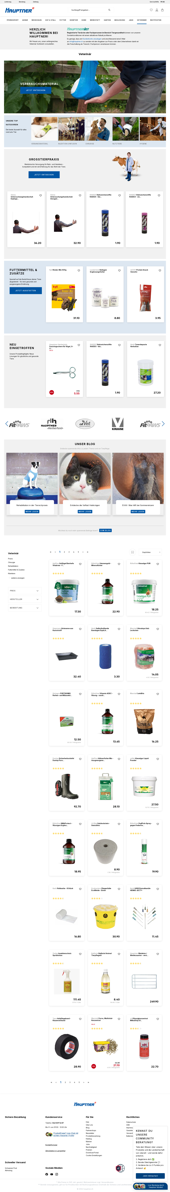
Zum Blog (105, 530)
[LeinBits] (142, 696)
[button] (6, 423)
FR (161, 2)
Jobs (88, 1144)
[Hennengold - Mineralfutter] (105, 592)
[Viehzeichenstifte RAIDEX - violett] (144, 223)
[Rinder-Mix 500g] (61, 273)
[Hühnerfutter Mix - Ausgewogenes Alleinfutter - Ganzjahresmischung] (105, 786)
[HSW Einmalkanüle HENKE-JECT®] (144, 916)
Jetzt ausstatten (25, 291)
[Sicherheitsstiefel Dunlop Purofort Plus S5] (67, 786)
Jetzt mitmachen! (150, 1176)
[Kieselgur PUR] (142, 566)
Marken (89, 1142)
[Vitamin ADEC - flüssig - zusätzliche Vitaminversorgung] (105, 722)
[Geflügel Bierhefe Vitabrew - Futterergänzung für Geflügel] (67, 592)
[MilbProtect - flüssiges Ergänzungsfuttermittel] (67, 851)
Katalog (89, 1139)
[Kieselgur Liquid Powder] (144, 786)
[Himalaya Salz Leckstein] (144, 657)
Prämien (89, 1150)
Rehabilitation (13, 566)
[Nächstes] (164, 87)
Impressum (130, 1128)
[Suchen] (110, 10)
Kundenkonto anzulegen (92, 39)
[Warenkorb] (162, 10)
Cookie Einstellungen (94, 1155)
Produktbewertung (93, 1136)
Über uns (89, 1125)
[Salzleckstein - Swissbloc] (105, 851)
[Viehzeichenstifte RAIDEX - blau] (105, 223)
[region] (85, 222)
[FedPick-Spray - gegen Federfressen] (144, 851)
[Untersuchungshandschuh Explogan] (26, 223)
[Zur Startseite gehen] (19, 10)
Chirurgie (11, 562)
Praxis (10, 559)
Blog (87, 1128)
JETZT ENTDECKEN (44, 175)
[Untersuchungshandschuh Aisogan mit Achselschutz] (65, 223)
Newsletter (90, 1133)
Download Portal (92, 1153)
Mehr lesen (32, 512)
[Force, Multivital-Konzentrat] (105, 1047)
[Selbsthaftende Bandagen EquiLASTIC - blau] (105, 657)
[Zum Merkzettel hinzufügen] (40, 195)
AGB (128, 1125)
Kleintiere (11, 573)
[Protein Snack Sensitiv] (145, 298)
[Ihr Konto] (157, 10)
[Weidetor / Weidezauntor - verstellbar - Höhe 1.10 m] (144, 981)
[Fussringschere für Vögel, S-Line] (64, 373)
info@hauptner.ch (76, 41)
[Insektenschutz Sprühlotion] (67, 981)
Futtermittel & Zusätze (16, 570)
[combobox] (87, 10)
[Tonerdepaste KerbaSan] (145, 373)
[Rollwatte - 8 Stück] (65, 891)
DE (164, 2)
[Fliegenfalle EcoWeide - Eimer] (105, 916)
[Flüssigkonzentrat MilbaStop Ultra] (144, 1047)
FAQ (87, 1122)
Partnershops (91, 1130)
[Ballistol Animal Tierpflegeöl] (105, 981)
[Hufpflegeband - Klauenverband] (67, 1047)
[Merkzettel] (151, 10)
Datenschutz (131, 1122)
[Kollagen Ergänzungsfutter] (105, 298)
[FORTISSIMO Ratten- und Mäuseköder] (67, 722)
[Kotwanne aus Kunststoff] (67, 657)
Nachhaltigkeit (91, 1147)
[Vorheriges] (6, 87)
